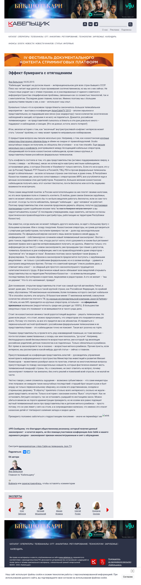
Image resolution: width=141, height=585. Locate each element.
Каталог (13, 37)
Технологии (85, 37)
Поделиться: (15, 452)
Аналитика (55, 37)
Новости (29, 43)
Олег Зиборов (22, 512)
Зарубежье (98, 37)
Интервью (68, 43)
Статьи (58, 43)
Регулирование (70, 37)
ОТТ (46, 37)
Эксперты (15, 496)
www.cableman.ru (65, 557)
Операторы (23, 37)
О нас (105, 30)
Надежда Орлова (96, 512)
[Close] (132, 571)
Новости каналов (45, 43)
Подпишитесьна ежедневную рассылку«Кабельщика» (119, 562)
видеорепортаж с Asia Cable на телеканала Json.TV (45, 446)
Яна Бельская (16, 82)
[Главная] (29, 24)
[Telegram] (28, 452)
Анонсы (13, 43)
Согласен (128, 577)
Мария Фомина (59, 512)
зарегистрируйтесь (31, 483)
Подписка (126, 30)
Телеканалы (37, 37)
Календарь (110, 37)
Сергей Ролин (78, 512)
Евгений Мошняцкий (40, 512)
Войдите (13, 483)
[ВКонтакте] (24, 452)
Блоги (21, 43)
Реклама (114, 30)
